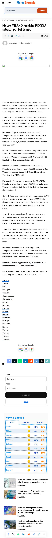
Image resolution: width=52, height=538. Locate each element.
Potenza (6, 324)
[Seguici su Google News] (26, 57)
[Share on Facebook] (8, 36)
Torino (5, 330)
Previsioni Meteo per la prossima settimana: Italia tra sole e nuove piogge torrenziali (30, 523)
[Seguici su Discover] (31, 57)
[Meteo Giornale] (26, 2)
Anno (7, 374)
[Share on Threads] (41, 361)
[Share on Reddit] (28, 534)
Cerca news (26, 395)
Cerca (42, 11)
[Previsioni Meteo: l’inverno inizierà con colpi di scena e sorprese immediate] (10, 483)
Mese (7, 384)
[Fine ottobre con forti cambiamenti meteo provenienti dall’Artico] (10, 494)
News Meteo (22, 485)
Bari (4, 286)
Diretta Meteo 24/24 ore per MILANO (18, 266)
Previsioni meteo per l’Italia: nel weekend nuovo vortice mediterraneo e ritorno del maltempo (33, 510)
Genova (5, 305)
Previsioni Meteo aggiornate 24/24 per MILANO (23, 262)
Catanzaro (7, 299)
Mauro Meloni (13, 43)
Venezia (5, 339)
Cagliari (5, 293)
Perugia (5, 321)
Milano (5, 311)
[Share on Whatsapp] (18, 534)
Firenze (5, 302)
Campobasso (8, 296)
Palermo (6, 317)
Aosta (5, 283)
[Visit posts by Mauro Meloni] (4, 43)
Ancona (5, 280)
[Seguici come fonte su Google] (20, 57)
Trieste (5, 336)
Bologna (6, 290)
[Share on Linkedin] (23, 534)
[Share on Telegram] (33, 534)
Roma (5, 327)
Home (3, 20)
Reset (26, 401)
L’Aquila (5, 308)
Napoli (5, 314)
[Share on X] (12, 36)
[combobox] (21, 10)
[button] (4, 2)
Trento (5, 333)
